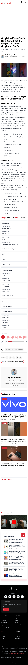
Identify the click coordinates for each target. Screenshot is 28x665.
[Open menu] (25, 2)
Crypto (2, 638)
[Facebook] (6, 357)
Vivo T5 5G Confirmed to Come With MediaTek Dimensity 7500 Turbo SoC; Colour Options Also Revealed (13, 465)
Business (3, 634)
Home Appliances (5, 627)
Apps (2, 625)
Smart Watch (18, 625)
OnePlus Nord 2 (19, 349)
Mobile (17, 6)
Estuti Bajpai (3, 419)
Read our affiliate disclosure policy (16, 653)
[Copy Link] (20, 357)
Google (3, 217)
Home (2, 6)
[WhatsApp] (17, 357)
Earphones (17, 618)
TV (15, 627)
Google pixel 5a (9, 349)
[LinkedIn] (13, 357)
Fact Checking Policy (18, 657)
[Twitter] (10, 596)
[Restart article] (2, 341)
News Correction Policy (6, 657)
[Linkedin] (22, 596)
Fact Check (3, 636)
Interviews (3, 618)
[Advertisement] (14, 22)
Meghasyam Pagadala (14, 378)
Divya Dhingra (4, 443)
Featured (3, 641)
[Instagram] (14, 596)
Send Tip (5, 609)
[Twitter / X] (10, 357)
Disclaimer (17, 638)
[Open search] (21, 2)
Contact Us (17, 636)
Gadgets (7, 6)
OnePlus (17, 217)
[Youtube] (18, 596)
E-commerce (4, 622)
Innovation (3, 620)
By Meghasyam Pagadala (12, 55)
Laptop (16, 620)
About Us (17, 634)
